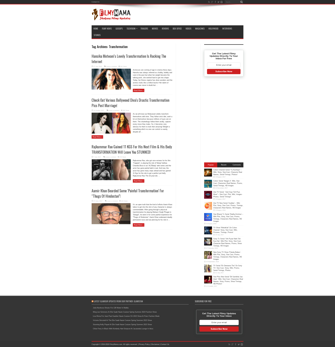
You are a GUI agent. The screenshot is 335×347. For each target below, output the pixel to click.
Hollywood (213, 28)
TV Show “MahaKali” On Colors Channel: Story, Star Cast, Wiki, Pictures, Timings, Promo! (225, 230)
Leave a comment (111, 66)
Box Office (177, 28)
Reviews (165, 28)
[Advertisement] (188, 85)
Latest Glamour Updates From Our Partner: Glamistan (118, 301)
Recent (223, 165)
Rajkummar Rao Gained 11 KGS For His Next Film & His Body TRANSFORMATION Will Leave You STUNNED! (132, 149)
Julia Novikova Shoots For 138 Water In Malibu (111, 308)
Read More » (138, 90)
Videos (188, 28)
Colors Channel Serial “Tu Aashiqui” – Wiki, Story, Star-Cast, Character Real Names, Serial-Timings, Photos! (227, 172)
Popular (211, 165)
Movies (155, 28)
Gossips (119, 28)
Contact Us (95, 2)
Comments (237, 165)
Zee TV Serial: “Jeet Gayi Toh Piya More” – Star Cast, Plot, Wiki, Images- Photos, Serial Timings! (227, 194)
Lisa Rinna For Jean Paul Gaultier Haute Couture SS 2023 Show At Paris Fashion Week (126, 316)
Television (131, 28)
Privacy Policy (144, 344)
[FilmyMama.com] (111, 19)
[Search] (241, 2)
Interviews (227, 28)
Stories (97, 35)
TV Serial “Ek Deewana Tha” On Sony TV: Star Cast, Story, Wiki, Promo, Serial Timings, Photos (227, 268)
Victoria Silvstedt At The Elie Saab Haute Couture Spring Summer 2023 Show (122, 320)
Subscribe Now (223, 71)
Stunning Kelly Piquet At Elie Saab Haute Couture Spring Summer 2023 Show (122, 324)
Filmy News (107, 28)
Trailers (144, 28)
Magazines (200, 28)
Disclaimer (155, 344)
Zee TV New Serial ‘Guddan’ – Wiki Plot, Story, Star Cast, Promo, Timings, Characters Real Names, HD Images (228, 205)
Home (95, 28)
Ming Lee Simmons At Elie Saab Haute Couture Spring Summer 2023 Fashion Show (125, 312)
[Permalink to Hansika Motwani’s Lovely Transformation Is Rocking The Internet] (111, 89)
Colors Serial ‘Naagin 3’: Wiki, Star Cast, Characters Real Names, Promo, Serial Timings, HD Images (227, 183)
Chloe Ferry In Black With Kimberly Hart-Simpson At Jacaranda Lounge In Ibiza (123, 329)
